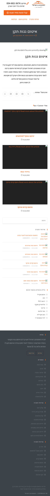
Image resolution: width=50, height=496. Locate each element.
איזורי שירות (39, 392)
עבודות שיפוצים (38, 420)
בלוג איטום (40, 385)
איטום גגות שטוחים (31, 254)
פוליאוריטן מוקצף (40, 304)
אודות (40, 353)
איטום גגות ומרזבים (31, 245)
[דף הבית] (36, 35)
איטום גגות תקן (17, 35)
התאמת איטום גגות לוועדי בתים (27, 235)
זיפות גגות (40, 455)
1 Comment (26, 283)
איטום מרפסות (38, 471)
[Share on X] (28, 94)
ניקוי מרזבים (39, 475)
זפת (44, 298)
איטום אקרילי (41, 295)
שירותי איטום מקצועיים (38, 486)
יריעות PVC (41, 301)
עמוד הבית (40, 365)
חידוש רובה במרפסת (37, 424)
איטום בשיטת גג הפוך (36, 436)
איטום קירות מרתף (25, 207)
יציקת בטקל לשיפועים (25, 136)
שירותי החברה (34, 19)
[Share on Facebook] (22, 94)
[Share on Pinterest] (16, 94)
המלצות (14, 19)
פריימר (43, 308)
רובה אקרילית (41, 315)
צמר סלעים (41, 311)
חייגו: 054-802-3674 (16, 3)
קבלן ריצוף (40, 408)
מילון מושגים (39, 396)
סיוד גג (41, 447)
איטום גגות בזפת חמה (31, 281)
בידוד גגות (25, 171)
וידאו (41, 389)
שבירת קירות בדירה (37, 412)
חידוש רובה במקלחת (37, 428)
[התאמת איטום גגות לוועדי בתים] (43, 236)
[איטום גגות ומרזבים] (43, 246)
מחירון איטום (23, 19)
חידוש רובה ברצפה (37, 432)
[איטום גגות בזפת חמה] (43, 282)
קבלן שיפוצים (39, 416)
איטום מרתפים (38, 463)
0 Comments (26, 238)
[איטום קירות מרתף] (43, 264)
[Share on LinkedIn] (10, 94)
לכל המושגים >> (40, 318)
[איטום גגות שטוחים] (43, 255)
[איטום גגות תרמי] (43, 273)
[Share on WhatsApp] (5, 94)
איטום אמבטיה (39, 467)
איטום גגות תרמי (32, 272)
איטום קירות (39, 459)
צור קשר (31, 353)
